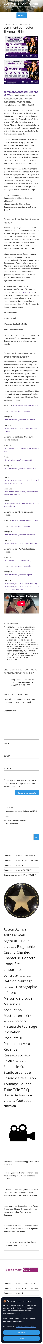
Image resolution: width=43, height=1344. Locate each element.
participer (21, 1021)
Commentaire (10, 710)
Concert (11, 633)
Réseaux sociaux (17, 1055)
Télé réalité (12, 623)
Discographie (13, 638)
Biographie (29, 629)
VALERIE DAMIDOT (9, 1101)
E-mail (7, 756)
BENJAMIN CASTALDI (10, 947)
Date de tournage (26, 636)
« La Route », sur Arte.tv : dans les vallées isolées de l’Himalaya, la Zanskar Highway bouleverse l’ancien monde (21, 1228)
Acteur (10, 627)
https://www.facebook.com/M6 (25, 520)
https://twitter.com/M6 (20, 526)
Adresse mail (29, 627)
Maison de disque (15, 640)
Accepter (21, 1332)
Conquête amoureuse (26, 633)
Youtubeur (12, 659)
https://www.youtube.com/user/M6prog (20, 543)
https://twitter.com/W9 (20, 411)
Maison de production (13, 1007)
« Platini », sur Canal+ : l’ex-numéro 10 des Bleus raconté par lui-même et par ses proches (21, 1176)
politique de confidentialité (26, 1327)
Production (24, 646)
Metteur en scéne (27, 642)
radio (26, 1044)
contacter (12, 636)
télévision (25, 1095)
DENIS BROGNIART (9, 987)
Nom (6, 743)
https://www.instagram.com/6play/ (18, 574)
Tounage (11, 657)
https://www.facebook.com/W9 (25, 405)
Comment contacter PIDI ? (14, 865)
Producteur (12, 646)
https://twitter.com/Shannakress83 (18, 460)
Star (26, 651)
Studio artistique (17, 1072)
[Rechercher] (36, 837)
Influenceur (26, 638)
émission (10, 1106)
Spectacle (17, 651)
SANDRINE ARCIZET (21, 1062)
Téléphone (29, 655)
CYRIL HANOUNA (25, 976)
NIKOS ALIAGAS (9, 1022)
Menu (23, 15)
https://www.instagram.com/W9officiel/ (20, 419)
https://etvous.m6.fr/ (25, 292)
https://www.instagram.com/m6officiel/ (20, 534)
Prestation (33, 644)
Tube (26, 657)
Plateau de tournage (17, 644)
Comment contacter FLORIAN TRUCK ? (20, 875)
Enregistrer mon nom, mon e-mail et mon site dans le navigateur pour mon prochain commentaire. (20, 783)
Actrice (18, 627)
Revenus (19, 649)
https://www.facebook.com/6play (17, 560)
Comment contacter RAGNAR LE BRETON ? (21, 860)
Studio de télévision (27, 653)
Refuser (21, 1338)
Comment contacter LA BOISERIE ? (18, 870)
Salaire (27, 649)
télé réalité (17, 655)
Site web (7, 768)
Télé (9, 655)
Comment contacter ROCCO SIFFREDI (19, 855)
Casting (10, 631)
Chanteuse (30, 631)
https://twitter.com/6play (21, 566)
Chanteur (19, 631)
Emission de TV (27, 24)
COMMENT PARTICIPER (21, 3)
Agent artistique (15, 629)
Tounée (19, 657)
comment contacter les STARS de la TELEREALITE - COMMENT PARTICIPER (22, 682)
